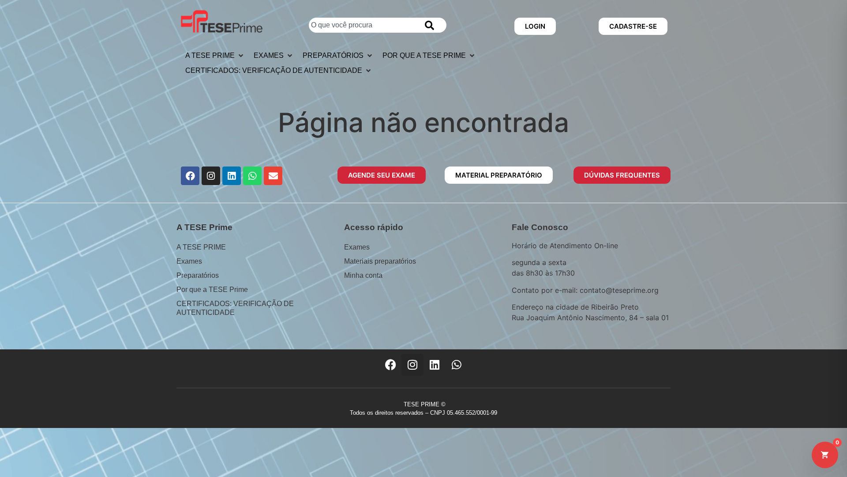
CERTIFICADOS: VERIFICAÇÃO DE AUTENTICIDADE (235, 308)
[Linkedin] (231, 176)
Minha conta (363, 275)
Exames (189, 261)
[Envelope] (273, 176)
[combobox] (362, 25)
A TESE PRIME (201, 247)
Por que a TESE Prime (212, 289)
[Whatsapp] (252, 176)
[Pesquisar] (431, 25)
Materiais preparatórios (380, 261)
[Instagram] (211, 176)
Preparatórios (197, 275)
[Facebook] (190, 176)
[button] (215, 55)
